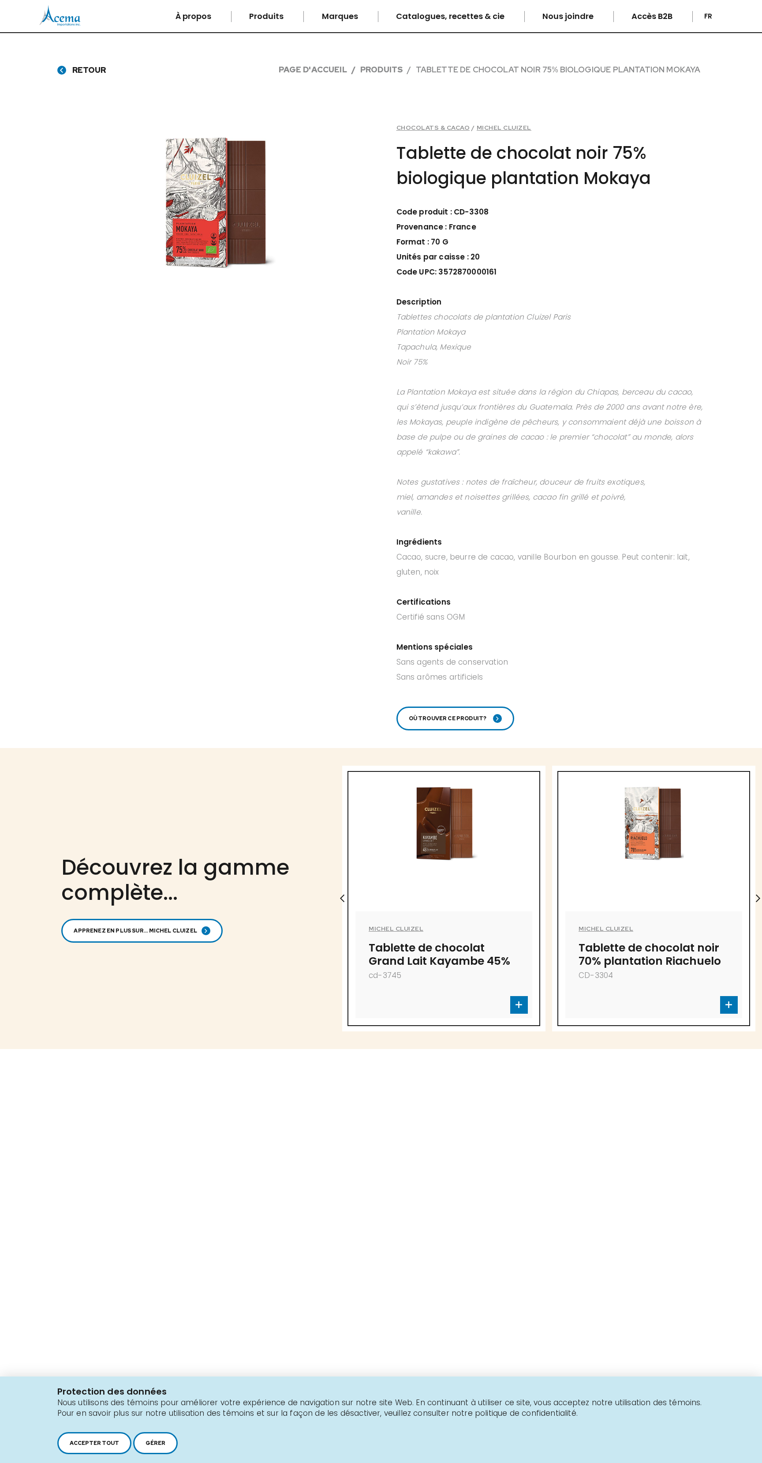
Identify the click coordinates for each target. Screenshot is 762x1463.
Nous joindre (568, 16)
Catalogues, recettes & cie (451, 16)
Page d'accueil (313, 69)
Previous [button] (342, 898)
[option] (521, 898)
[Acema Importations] (60, 24)
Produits (267, 16)
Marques (341, 16)
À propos (194, 16)
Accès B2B (652, 16)
